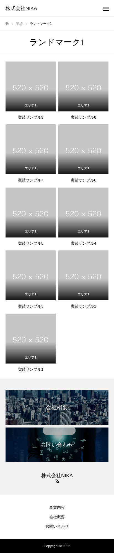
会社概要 (57, 517)
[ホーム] (7, 23)
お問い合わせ (57, 526)
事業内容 (57, 507)
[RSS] (57, 480)
